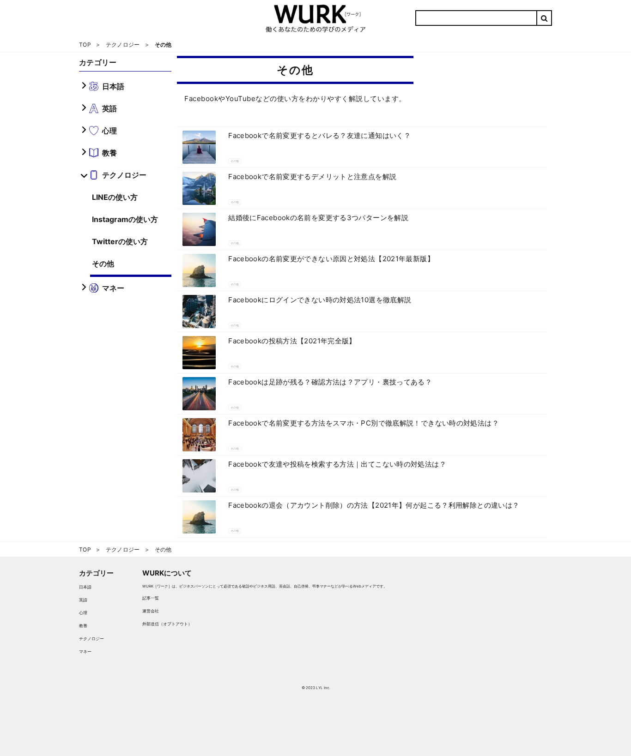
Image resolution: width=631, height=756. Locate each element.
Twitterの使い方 (120, 241)
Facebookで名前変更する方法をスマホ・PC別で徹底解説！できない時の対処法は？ (363, 423)
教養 (83, 625)
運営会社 (150, 610)
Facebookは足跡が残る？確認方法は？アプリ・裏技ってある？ (330, 382)
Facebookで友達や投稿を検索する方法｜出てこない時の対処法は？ (337, 464)
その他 (103, 263)
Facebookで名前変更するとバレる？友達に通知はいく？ (319, 135)
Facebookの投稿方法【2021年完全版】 (292, 340)
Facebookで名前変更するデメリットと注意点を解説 (312, 176)
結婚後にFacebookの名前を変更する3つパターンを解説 (318, 217)
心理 (83, 612)
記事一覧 (150, 597)
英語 (83, 599)
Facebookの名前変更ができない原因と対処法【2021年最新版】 (331, 258)
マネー (85, 651)
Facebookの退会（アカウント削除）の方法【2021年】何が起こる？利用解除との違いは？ (373, 505)
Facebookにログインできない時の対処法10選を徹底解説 (319, 299)
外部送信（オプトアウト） (167, 623)
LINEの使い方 (115, 197)
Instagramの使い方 (125, 219)
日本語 (85, 586)
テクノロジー (91, 638)
